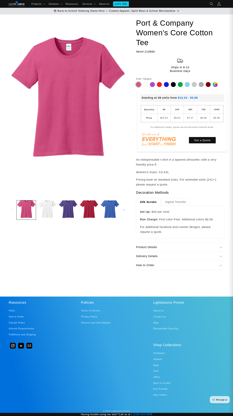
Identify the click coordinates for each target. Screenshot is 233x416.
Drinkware (159, 353)
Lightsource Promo (120, 411)
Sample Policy (17, 322)
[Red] (159, 84)
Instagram (13, 346)
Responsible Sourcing (165, 328)
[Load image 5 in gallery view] (110, 210)
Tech (156, 371)
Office (156, 377)
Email (29, 346)
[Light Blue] (187, 84)
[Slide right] (123, 209)
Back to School (161, 383)
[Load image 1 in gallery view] (26, 210)
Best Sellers (160, 395)
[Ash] (194, 84)
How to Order (16, 316)
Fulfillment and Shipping (22, 334)
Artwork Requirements (21, 328)
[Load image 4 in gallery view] (89, 210)
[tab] (148, 202)
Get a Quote (202, 140)
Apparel (157, 359)
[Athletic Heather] (201, 84)
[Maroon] (208, 84)
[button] (37, 3)
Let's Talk (121, 3)
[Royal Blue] (166, 84)
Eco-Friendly (160, 388)
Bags (156, 365)
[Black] (173, 84)
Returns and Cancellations (96, 322)
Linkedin (21, 346)
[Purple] (152, 84)
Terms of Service (90, 310)
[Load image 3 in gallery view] (68, 210)
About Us (158, 310)
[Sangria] (138, 84)
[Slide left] (12, 209)
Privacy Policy (89, 316)
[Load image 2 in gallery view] (47, 210)
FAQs (12, 310)
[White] (145, 84)
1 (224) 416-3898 (141, 414)
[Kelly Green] (180, 84)
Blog (155, 322)
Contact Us (159, 316)
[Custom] (215, 84)
